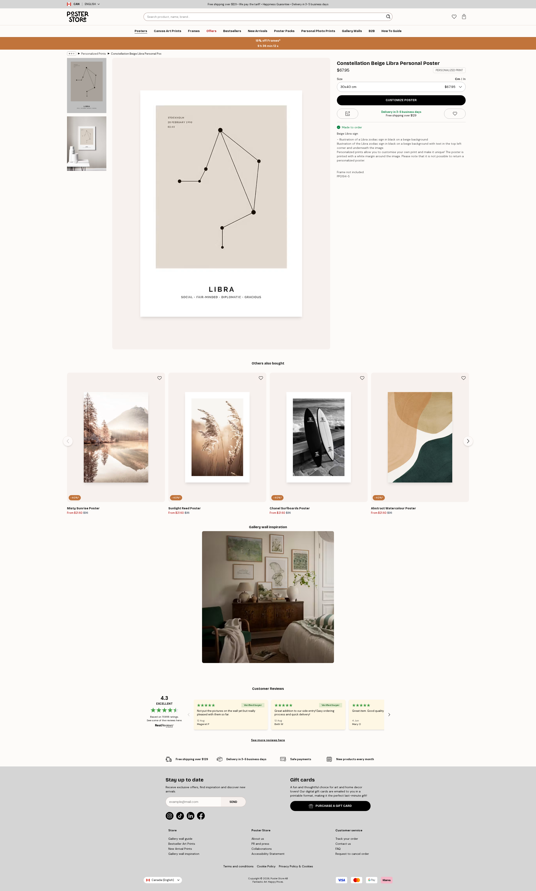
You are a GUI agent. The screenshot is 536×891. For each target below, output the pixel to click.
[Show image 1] (86, 85)
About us (257, 839)
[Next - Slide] (468, 441)
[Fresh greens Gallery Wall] (268, 597)
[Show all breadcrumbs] (71, 54)
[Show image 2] (86, 143)
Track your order (346, 839)
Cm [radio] (457, 79)
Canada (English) (163, 880)
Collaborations (261, 849)
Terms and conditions (238, 866)
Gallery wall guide (180, 839)
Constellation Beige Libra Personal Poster (136, 53)
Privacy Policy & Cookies (296, 866)
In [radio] (464, 79)
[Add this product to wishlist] (455, 114)
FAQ (338, 849)
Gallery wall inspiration (183, 854)
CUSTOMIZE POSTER (401, 100)
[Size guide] (347, 114)
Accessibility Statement (268, 854)
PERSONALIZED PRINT (449, 70)
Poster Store (277, 878)
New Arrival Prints (180, 849)
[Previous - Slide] (68, 441)
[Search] (389, 17)
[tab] (454, 17)
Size (340, 79)
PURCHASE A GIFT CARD (334, 806)
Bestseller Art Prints (181, 844)
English (90, 4)
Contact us (343, 844)
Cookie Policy (266, 866)
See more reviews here (268, 740)
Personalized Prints (93, 53)
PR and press (260, 844)
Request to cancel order (352, 854)
